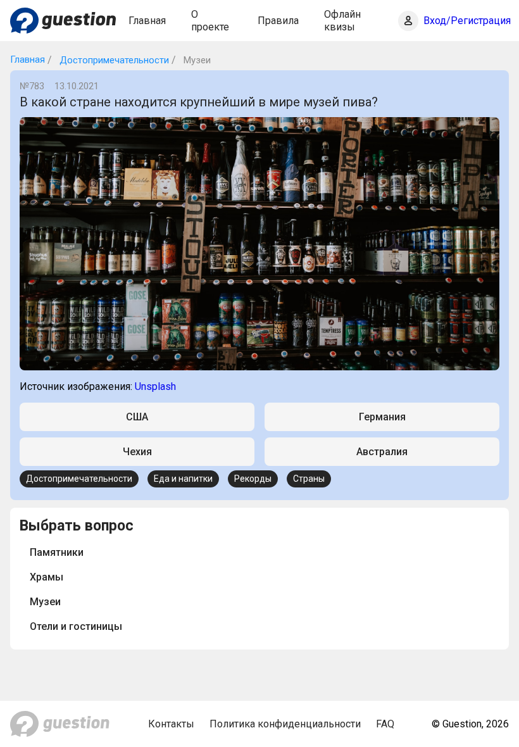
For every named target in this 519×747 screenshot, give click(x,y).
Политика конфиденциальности (285, 724)
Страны (309, 479)
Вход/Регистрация (467, 21)
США (137, 417)
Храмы (46, 577)
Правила (278, 21)
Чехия (137, 452)
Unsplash (155, 386)
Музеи (45, 602)
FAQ (385, 724)
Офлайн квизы (342, 20)
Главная (147, 21)
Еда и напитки (183, 479)
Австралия (382, 452)
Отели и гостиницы (76, 626)
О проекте (210, 20)
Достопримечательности (113, 60)
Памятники (57, 552)
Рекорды (253, 479)
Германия (382, 417)
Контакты (171, 724)
